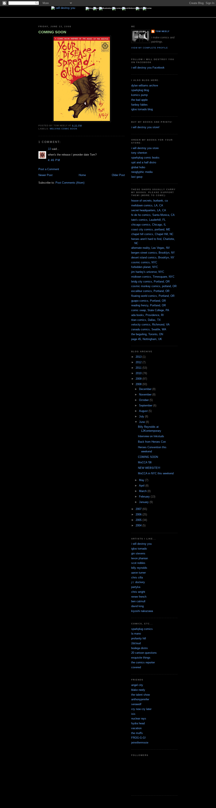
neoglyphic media (142, 171)
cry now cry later (141, 709)
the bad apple (139, 99)
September (146, 405)
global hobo (138, 167)
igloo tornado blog (142, 109)
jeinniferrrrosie (139, 742)
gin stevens (138, 553)
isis (133, 713)
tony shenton (139, 152)
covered (136, 667)
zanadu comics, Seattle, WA (148, 329)
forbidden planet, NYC (144, 267)
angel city (137, 685)
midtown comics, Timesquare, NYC (152, 276)
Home (82, 175)
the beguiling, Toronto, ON (147, 334)
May (142, 480)
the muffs (137, 733)
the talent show (140, 694)
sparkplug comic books (145, 157)
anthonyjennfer (140, 699)
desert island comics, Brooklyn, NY (152, 257)
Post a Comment (48, 169)
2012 (139, 362)
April (142, 485)
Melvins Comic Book (63, 129)
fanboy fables (139, 104)
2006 (139, 514)
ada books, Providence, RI (147, 315)
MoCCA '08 (144, 462)
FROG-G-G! (138, 737)
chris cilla (137, 577)
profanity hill (138, 638)
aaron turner (138, 572)
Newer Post (45, 175)
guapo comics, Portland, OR (148, 300)
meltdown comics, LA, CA (147, 205)
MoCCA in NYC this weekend (156, 473)
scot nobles (138, 563)
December (145, 389)
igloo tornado (139, 548)
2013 (139, 356)
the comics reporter (143, 662)
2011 (139, 367)
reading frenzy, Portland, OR (148, 305)
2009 (139, 378)
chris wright (138, 591)
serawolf (136, 704)
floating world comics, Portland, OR (152, 295)
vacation (136, 728)
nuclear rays (138, 718)
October (144, 400)
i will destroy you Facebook (148, 67)
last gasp (136, 176)
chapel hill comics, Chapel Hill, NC (152, 234)
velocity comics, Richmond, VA (150, 324)
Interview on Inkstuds (151, 436)
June (142, 421)
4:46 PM (54, 160)
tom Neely (162, 31)
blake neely (138, 689)
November (145, 394)
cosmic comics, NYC (144, 262)
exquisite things (140, 657)
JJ (49, 149)
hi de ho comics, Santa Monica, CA (153, 214)
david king (137, 606)
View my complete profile (149, 48)
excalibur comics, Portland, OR (150, 291)
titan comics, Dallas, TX (146, 319)
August (143, 411)
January (144, 502)
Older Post (118, 175)
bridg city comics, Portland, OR (150, 281)
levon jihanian (139, 558)
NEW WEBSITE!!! (149, 467)
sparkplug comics (142, 629)
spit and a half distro (143, 162)
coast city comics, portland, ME (150, 229)
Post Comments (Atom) (69, 182)
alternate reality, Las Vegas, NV (150, 247)
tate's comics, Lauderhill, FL (148, 219)
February (145, 496)
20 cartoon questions (144, 652)
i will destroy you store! (145, 127)
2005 (139, 520)
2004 (139, 525)
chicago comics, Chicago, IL (148, 224)
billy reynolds (139, 567)
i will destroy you (141, 543)
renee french (138, 596)
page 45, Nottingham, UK (146, 339)
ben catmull (138, 601)
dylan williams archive (144, 85)
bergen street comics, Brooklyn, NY (153, 252)
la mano (136, 633)
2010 (139, 373)
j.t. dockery (138, 582)
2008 (139, 384)
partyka (135, 587)
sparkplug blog (140, 90)
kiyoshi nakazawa (142, 611)
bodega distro (139, 648)
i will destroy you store (145, 148)
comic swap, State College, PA (150, 310)
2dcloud (136, 643)
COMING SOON (52, 32)
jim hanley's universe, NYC (147, 271)
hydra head (138, 723)
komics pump (139, 95)
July (142, 416)
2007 (139, 509)
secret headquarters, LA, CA (148, 210)
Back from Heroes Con (152, 441)
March (143, 491)
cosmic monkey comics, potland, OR (154, 286)
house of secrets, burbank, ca (149, 200)
